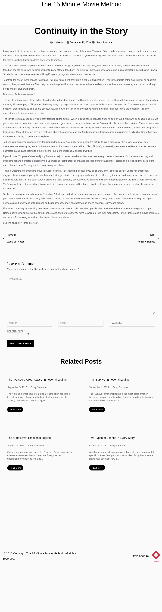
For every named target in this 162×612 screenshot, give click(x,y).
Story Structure (104, 42)
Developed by (140, 556)
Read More (15, 409)
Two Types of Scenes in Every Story (112, 437)
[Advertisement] (81, 588)
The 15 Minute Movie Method (45, 553)
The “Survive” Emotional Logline (109, 379)
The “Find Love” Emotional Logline (29, 437)
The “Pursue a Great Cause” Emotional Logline (37, 379)
